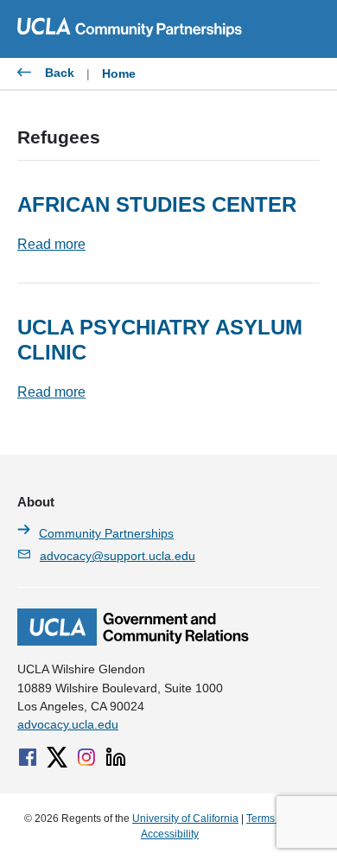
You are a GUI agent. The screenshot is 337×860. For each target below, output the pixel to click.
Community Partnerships (106, 533)
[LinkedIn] (115, 757)
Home (119, 73)
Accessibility (170, 834)
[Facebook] (27, 757)
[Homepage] (133, 641)
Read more (51, 244)
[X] (57, 757)
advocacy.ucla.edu (67, 724)
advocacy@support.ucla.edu (117, 556)
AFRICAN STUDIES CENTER (156, 204)
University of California (185, 818)
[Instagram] (86, 757)
